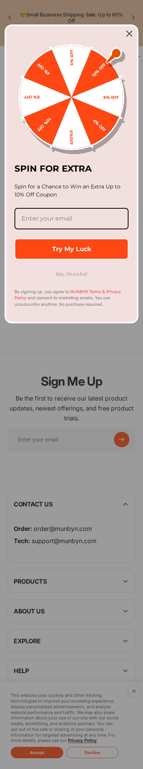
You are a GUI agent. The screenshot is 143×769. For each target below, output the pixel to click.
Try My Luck (71, 249)
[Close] (129, 33)
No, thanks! (71, 274)
